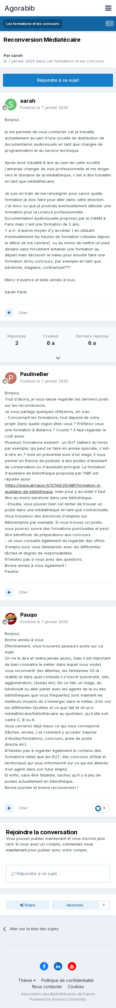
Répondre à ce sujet (58, 80)
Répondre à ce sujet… (37, 873)
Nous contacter (47, 986)
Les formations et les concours (75, 61)
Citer (23, 312)
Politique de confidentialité (67, 980)
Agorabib (19, 8)
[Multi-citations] (9, 312)
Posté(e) (44, 107)
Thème (25, 980)
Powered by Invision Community (58, 999)
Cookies (76, 986)
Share (29, 905)
